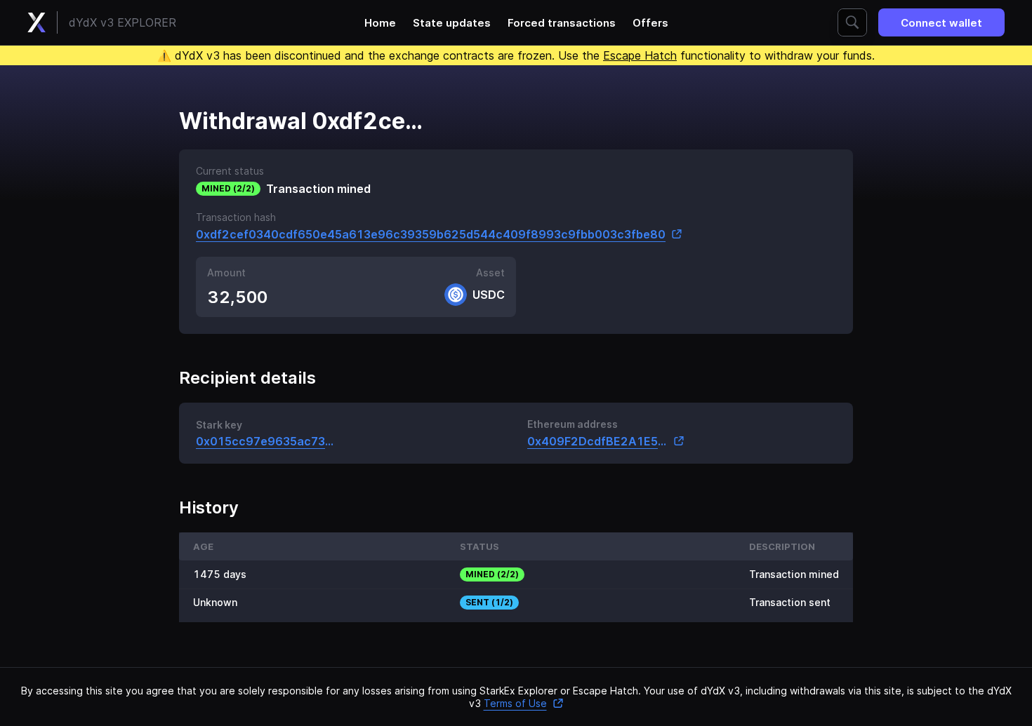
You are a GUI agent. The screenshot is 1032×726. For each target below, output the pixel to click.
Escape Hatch (640, 55)
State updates (452, 22)
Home (380, 22)
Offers (650, 22)
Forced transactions (562, 22)
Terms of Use (515, 703)
